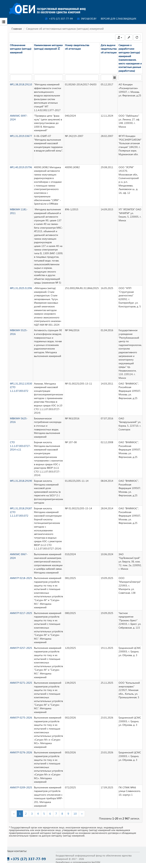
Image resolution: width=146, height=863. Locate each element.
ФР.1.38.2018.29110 (21, 84)
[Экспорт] (119, 37)
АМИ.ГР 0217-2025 (21, 613)
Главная (17, 28)
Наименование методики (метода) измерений (48, 46)
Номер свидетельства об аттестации (77, 46)
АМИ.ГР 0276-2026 (21, 752)
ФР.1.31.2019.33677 (21, 136)
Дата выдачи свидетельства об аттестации (109, 48)
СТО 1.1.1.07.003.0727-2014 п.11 (20, 445)
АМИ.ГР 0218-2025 (21, 578)
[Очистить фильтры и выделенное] (136, 37)
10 (75, 813)
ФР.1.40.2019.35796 (21, 167)
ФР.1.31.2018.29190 (21, 480)
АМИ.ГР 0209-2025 (21, 787)
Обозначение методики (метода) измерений (20, 48)
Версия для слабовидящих (118, 18)
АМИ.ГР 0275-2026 (21, 717)
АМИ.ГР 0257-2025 (21, 648)
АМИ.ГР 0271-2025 (21, 682)
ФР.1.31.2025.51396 (21, 288)
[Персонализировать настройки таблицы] (128, 37)
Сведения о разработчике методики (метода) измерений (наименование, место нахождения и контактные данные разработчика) (130, 57)
